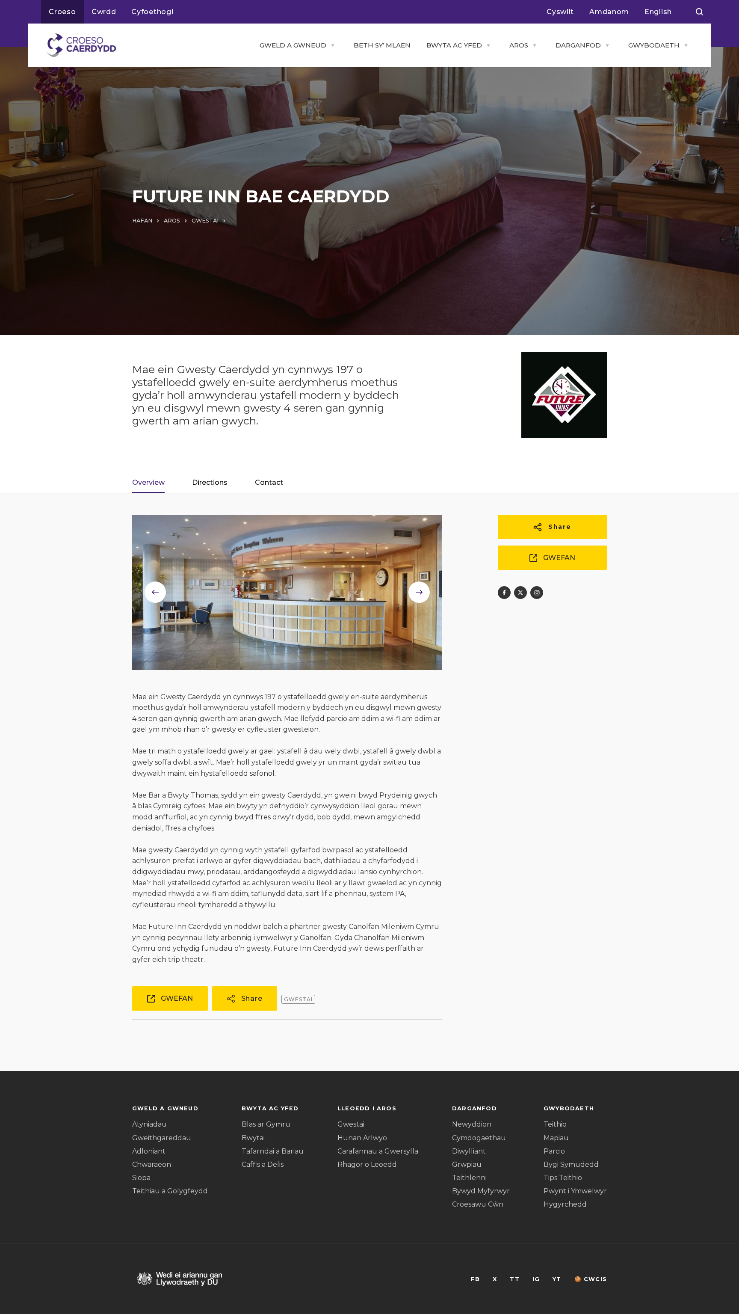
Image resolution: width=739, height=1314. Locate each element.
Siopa (141, 1178)
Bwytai (253, 1138)
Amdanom (609, 12)
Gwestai (350, 1124)
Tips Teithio (563, 1178)
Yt (557, 1279)
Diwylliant (469, 1151)
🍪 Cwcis (590, 1279)
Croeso (62, 12)
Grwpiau (467, 1164)
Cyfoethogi (152, 12)
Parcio (554, 1151)
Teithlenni (469, 1178)
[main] (369, 657)
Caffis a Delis (263, 1164)
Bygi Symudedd (571, 1164)
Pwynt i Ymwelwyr (575, 1191)
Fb (475, 1279)
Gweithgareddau (161, 1138)
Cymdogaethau (479, 1138)
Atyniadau (149, 1124)
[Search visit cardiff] (699, 12)
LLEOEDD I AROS (366, 1108)
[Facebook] (504, 592)
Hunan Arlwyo (362, 1138)
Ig (536, 1279)
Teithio (555, 1124)
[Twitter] (520, 592)
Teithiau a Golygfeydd (170, 1191)
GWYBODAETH (654, 45)
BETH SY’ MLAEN (382, 45)
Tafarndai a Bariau (273, 1151)
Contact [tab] (269, 482)
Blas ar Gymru (266, 1124)
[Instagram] (536, 592)
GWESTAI (205, 220)
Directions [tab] (210, 482)
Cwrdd (104, 12)
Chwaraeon (151, 1164)
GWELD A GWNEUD (293, 45)
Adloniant (149, 1151)
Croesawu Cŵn (477, 1204)
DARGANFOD (578, 45)
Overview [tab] (148, 482)
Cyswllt (560, 12)
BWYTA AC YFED (454, 45)
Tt (514, 1279)
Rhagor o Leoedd (367, 1164)
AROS (518, 45)
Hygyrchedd (565, 1204)
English (658, 12)
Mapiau (556, 1138)
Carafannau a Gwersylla (377, 1151)
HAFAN (142, 220)
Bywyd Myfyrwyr (481, 1191)
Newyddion (471, 1124)
